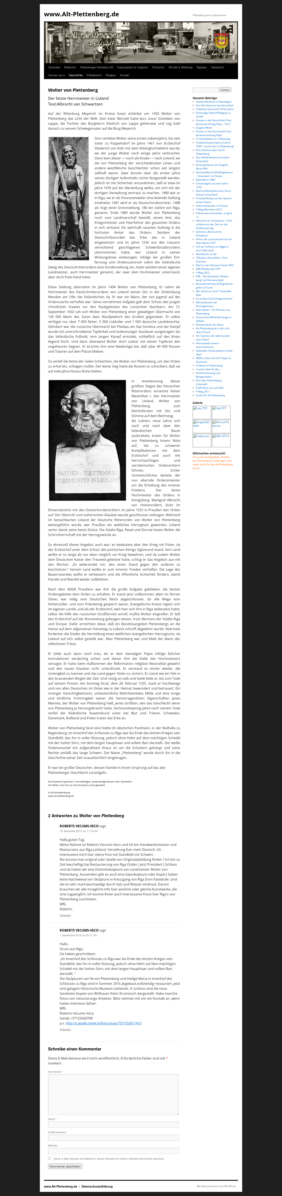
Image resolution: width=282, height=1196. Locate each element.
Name (52, 1119)
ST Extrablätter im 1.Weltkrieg (213, 139)
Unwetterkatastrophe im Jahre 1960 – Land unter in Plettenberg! (215, 144)
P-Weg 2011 (203, 391)
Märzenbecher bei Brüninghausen (206, 304)
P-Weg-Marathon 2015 (209, 209)
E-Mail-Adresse (57, 1132)
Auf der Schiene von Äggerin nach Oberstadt (212, 248)
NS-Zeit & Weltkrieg (180, 67)
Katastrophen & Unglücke (132, 67)
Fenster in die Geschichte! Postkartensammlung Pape (214, 133)
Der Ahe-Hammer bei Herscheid (214, 105)
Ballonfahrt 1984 (205, 179)
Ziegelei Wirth (204, 127)
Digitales (202, 67)
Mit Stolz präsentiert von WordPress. (217, 1186)
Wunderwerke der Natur (210, 324)
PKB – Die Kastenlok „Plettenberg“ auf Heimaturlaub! (212, 278)
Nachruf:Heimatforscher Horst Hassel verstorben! (213, 192)
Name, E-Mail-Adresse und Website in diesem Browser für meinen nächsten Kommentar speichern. (109, 1158)
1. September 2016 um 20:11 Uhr (78, 935)
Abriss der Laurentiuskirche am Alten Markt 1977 (214, 241)
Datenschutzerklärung (97, 1186)
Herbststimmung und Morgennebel (208, 374)
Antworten (65, 915)
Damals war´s (57, 75)
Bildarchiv (70, 67)
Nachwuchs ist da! (206, 254)
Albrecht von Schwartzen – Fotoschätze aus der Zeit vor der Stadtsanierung (214, 224)
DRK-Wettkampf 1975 (208, 269)
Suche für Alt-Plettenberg (210, 395)
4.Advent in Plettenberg (209, 365)
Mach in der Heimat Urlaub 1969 (214, 265)
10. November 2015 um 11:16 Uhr (79, 831)
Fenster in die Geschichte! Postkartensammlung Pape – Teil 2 (214, 122)
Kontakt (124, 75)
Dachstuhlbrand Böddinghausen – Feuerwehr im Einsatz (214, 174)
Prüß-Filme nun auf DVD (209, 388)
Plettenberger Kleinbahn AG (96, 67)
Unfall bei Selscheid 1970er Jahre (215, 109)
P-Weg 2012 (203, 272)
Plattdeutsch (94, 75)
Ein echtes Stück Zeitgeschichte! (214, 298)
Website (52, 1145)
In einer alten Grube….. (209, 369)
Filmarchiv (158, 67)
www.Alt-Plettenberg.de (81, 14)
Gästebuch (217, 67)
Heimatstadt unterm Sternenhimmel (207, 345)
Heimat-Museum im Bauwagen (214, 101)
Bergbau (111, 75)
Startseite (54, 67)
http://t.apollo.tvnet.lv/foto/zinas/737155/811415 (103, 1023)
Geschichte (76, 75)
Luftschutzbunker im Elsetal (211, 205)
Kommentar (55, 1071)
